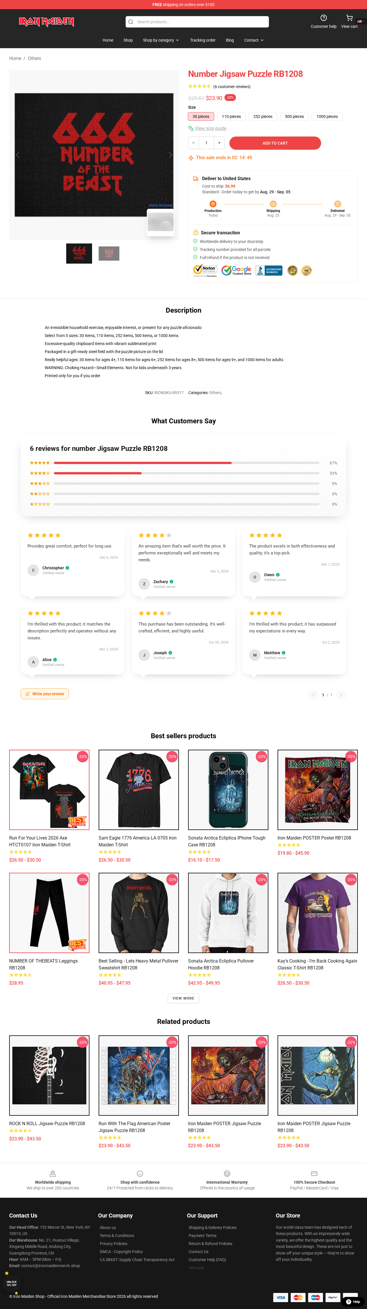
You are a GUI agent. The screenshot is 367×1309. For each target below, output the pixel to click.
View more (184, 998)
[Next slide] (170, 155)
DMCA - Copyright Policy (121, 1251)
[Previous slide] (18, 155)
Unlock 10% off (12, 1284)
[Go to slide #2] (109, 253)
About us (108, 1227)
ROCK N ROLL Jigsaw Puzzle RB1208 (47, 1123)
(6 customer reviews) (232, 86)
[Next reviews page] (341, 695)
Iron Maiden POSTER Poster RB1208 (314, 838)
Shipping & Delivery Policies (213, 1227)
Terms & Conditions (117, 1235)
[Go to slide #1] (79, 253)
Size (192, 107)
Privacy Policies (113, 1243)
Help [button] (356, 1302)
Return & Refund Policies (210, 1243)
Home (15, 58)
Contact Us (198, 1251)
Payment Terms (202, 1235)
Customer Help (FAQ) (207, 1259)
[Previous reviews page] (313, 695)
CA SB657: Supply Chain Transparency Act (137, 1259)
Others (34, 58)
